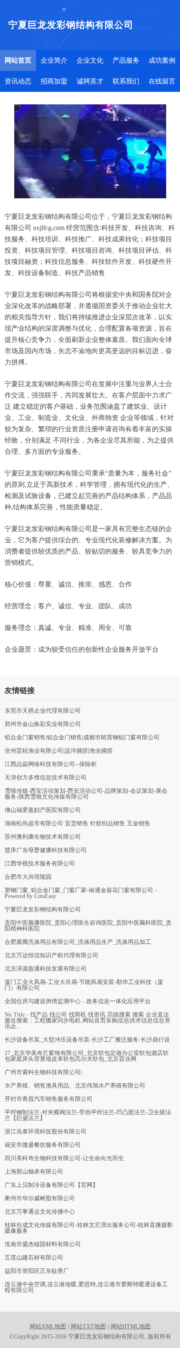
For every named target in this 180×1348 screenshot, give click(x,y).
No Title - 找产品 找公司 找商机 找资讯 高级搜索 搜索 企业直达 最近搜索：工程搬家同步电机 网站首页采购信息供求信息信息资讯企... (87, 1020)
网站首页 (18, 60)
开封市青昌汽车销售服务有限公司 (49, 1099)
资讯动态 (18, 81)
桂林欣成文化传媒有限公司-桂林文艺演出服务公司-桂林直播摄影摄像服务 (89, 1228)
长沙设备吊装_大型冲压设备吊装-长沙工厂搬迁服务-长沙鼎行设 (87, 1040)
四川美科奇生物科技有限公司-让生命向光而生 (64, 1158)
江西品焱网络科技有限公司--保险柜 (51, 764)
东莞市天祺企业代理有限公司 (43, 711)
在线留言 (162, 81)
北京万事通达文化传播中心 (40, 1212)
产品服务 (126, 60)
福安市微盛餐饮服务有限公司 (43, 1145)
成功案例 (162, 60)
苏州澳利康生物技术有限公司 (43, 837)
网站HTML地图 (131, 1326)
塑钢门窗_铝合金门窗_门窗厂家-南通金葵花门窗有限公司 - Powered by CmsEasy (81, 893)
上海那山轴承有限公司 (34, 1172)
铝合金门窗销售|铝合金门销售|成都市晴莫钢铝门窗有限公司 (82, 738)
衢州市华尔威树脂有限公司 (40, 1198)
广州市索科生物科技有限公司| (43, 1072)
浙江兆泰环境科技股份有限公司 (46, 1132)
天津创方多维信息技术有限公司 (46, 778)
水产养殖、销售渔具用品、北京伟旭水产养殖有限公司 (75, 1086)
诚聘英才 (90, 81)
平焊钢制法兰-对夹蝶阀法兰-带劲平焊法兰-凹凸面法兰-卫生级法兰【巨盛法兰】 (88, 1115)
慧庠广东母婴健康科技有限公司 (46, 850)
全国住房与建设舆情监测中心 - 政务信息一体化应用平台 (78, 1001)
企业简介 (54, 60)
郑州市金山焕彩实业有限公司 (43, 724)
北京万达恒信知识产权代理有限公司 (51, 956)
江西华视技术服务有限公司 (40, 864)
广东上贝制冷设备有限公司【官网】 (51, 1185)
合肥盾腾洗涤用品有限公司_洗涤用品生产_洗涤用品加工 (78, 942)
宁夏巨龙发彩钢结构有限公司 (43, 910)
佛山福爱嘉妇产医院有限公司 (43, 810)
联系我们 (126, 81)
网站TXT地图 (88, 1326)
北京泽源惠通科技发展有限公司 (46, 969)
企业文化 (90, 60)
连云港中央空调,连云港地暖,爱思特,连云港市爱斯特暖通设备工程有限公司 (86, 1287)
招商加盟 (54, 81)
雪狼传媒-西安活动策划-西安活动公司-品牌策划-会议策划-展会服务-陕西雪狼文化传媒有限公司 (86, 794)
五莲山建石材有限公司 (34, 1258)
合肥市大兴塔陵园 (28, 877)
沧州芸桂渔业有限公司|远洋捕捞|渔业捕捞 (59, 751)
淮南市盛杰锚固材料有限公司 (43, 1244)
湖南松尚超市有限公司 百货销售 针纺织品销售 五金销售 (77, 824)
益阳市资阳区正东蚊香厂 (37, 1271)
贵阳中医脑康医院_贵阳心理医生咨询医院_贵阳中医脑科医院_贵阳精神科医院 (88, 926)
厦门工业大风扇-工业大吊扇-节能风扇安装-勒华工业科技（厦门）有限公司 (84, 985)
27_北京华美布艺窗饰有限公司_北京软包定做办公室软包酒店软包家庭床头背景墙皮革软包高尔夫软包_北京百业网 (87, 1056)
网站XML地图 (48, 1326)
